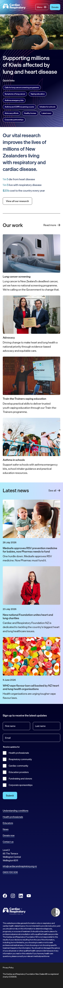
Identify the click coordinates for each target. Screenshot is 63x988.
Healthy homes (30, 113)
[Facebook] (5, 896)
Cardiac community (18, 766)
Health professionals (19, 753)
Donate (55, 7)
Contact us (8, 842)
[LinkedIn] (21, 896)
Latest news (46, 113)
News (5, 829)
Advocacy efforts (12, 113)
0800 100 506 (10, 872)
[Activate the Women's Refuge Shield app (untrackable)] (55, 912)
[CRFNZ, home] (14, 7)
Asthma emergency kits (14, 100)
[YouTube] (29, 896)
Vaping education (38, 93)
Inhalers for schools (47, 106)
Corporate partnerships (14, 119)
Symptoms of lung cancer (15, 93)
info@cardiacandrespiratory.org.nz (20, 866)
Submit (10, 796)
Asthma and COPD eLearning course (19, 106)
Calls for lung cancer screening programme (22, 87)
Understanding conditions (15, 811)
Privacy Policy (8, 967)
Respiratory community (20, 759)
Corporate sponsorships (20, 785)
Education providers (19, 772)
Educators (8, 823)
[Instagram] (13, 896)
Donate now (9, 835)
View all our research (17, 201)
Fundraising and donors (20, 779)
